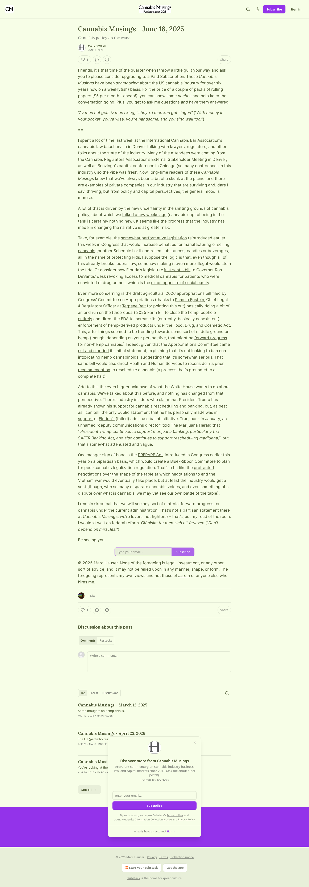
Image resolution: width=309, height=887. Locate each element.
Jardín (184, 575)
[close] (194, 742)
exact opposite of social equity (180, 282)
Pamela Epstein (189, 299)
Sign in (296, 9)
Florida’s (107, 418)
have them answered (208, 102)
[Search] (248, 9)
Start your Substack (143, 868)
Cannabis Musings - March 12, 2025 (112, 705)
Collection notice (182, 857)
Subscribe (274, 9)
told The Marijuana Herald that (191, 425)
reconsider (198, 363)
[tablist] (96, 640)
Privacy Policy (186, 819)
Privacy (152, 857)
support (85, 418)
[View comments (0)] (97, 59)
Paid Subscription (167, 76)
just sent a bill (177, 269)
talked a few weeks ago (144, 214)
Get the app (175, 868)
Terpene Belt (134, 306)
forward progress (210, 337)
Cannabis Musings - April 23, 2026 (111, 733)
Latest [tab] (94, 693)
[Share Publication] (257, 9)
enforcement (90, 325)
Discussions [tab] (110, 693)
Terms (163, 857)
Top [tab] (83, 693)
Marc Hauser (97, 45)
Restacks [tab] (106, 640)
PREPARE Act (150, 454)
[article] (154, 713)
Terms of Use (175, 815)
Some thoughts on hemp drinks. (101, 711)
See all (86, 789)
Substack (133, 878)
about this (132, 393)
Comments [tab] (88, 640)
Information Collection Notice (153, 819)
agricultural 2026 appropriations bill (177, 293)
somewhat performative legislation (154, 238)
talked (115, 393)
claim (164, 399)
